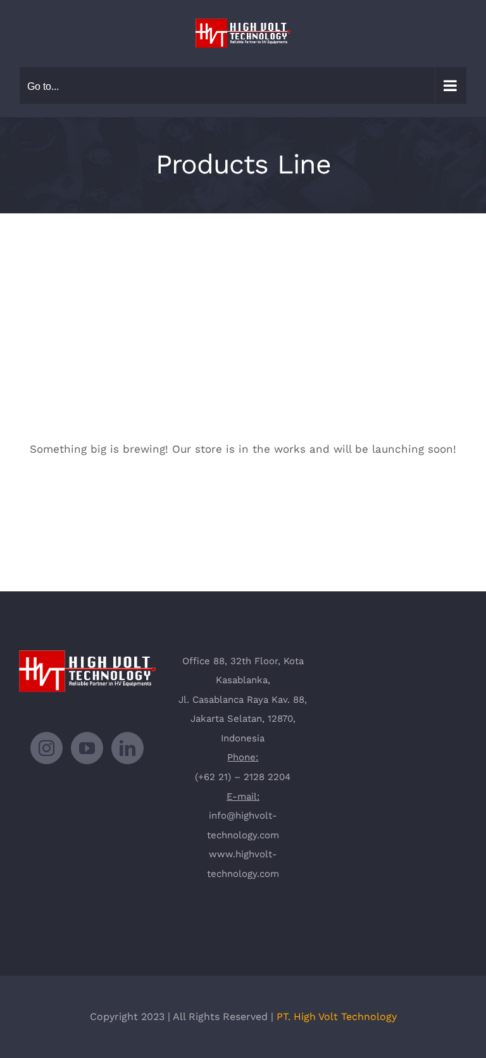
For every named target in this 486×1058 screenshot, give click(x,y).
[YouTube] (87, 748)
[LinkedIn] (127, 748)
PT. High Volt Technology (337, 1017)
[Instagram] (46, 748)
